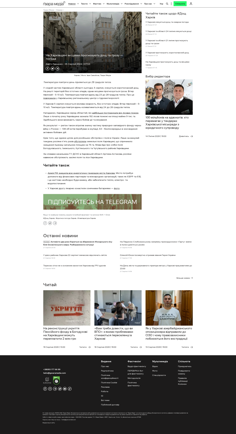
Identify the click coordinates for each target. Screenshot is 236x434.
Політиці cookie (137, 430)
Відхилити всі (180, 430)
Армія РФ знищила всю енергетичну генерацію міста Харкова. (81, 173)
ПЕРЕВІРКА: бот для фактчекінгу (136, 372)
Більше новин (183, 278)
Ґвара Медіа (48, 10)
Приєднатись (184, 366)
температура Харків (87, 218)
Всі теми (105, 400)
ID (102, 396)
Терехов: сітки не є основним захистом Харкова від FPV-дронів (74, 266)
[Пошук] (167, 3)
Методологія (134, 378)
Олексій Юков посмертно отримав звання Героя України (148, 255)
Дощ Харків (49, 218)
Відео (155, 366)
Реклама (105, 387)
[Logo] (54, 3)
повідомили (49, 98)
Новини (72, 4)
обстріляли (80, 141)
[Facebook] (47, 68)
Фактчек (97, 4)
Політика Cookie (109, 382)
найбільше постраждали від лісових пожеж (115, 113)
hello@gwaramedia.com (54, 373)
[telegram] (55, 389)
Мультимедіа (113, 4)
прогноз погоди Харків (66, 218)
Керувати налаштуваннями (206, 430)
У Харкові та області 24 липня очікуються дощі (168, 31)
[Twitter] (52, 68)
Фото (154, 371)
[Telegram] (57, 68)
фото (117, 188)
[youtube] (65, 389)
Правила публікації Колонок (182, 381)
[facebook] (45, 389)
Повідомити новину (184, 372)
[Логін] (191, 3)
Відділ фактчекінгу (137, 366)
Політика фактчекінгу (134, 384)
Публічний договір (110, 405)
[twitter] (60, 389)
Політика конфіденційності (109, 376)
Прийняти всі (160, 430)
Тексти (84, 4)
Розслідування (132, 4)
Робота (104, 391)
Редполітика (107, 371)
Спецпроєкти (159, 375)
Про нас (148, 4)
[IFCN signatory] (56, 380)
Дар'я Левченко (54, 64)
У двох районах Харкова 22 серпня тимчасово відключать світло (75, 255)
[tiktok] (70, 389)
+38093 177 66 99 (51, 369)
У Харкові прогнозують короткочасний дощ (167, 53)
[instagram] (50, 389)
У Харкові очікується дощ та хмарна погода (167, 22)
